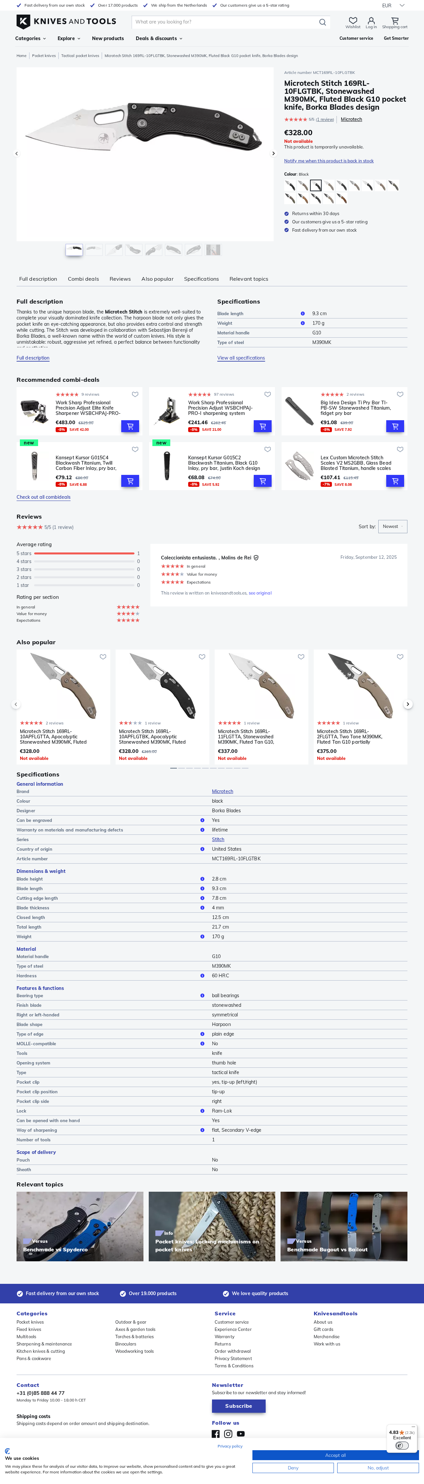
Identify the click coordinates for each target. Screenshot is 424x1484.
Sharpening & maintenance (44, 1343)
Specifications (201, 278)
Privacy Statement (233, 1358)
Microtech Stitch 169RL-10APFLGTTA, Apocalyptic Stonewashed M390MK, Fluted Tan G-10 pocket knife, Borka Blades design (53, 737)
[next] (396, 704)
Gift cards (323, 1329)
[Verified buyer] (256, 557)
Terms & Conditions (234, 1365)
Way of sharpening (37, 1130)
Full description (38, 278)
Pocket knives (43, 55)
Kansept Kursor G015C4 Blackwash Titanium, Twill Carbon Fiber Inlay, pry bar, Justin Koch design (86, 463)
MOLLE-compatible (36, 1043)
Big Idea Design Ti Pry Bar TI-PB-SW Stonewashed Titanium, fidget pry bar (356, 408)
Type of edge (30, 1034)
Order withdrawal (233, 1351)
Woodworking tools (134, 1351)
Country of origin (34, 849)
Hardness (27, 975)
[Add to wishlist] (135, 394)
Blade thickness (33, 907)
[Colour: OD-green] (393, 185)
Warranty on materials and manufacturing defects (70, 829)
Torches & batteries (134, 1336)
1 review (325, 119)
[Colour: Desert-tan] (303, 185)
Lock (21, 1110)
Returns (223, 1343)
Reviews (120, 278)
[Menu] (413, 1428)
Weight (225, 323)
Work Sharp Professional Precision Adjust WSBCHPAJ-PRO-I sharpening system (220, 408)
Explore (66, 38)
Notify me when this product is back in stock (329, 160)
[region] (145, 163)
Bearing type (30, 995)
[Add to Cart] (130, 426)
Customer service (232, 1322)
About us (323, 1322)
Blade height (30, 879)
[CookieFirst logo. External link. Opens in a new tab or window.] (7, 1451)
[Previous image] (16, 153)
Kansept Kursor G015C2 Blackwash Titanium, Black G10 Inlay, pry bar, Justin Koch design (224, 463)
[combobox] (392, 526)
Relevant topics (249, 278)
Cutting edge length (37, 898)
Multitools (26, 1336)
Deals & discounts (156, 38)
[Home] (66, 20)
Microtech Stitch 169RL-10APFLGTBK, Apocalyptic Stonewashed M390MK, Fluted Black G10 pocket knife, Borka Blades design (152, 737)
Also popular (157, 278)
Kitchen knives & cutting (41, 1351)
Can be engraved (34, 820)
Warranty (225, 1336)
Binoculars (125, 1343)
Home (21, 55)
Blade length (230, 313)
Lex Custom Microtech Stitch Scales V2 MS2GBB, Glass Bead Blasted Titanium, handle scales (356, 463)
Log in (371, 26)
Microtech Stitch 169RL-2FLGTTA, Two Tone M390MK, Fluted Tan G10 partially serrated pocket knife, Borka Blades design (350, 737)
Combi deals (83, 278)
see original (260, 593)
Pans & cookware (34, 1358)
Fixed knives (29, 1329)
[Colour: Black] (290, 185)
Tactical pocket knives (80, 55)
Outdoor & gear (130, 1322)
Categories (27, 38)
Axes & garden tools (135, 1329)
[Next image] (273, 153)
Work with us (327, 1343)
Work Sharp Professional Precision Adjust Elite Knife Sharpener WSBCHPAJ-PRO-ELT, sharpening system (88, 408)
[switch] (402, 1446)
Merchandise (327, 1336)
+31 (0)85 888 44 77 (41, 1393)
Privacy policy (230, 1446)
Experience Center (233, 1329)
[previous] (27, 704)
